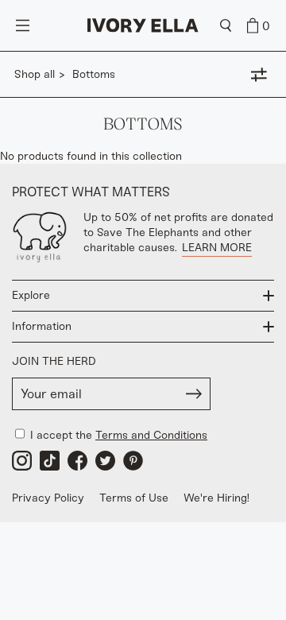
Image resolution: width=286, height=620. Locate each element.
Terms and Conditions (151, 435)
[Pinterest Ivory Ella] (133, 461)
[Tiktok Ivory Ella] (50, 461)
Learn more (217, 247)
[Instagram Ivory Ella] (22, 461)
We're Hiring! (216, 498)
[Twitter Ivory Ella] (105, 461)
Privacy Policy (48, 498)
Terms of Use (133, 498)
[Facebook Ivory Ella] (77, 461)
